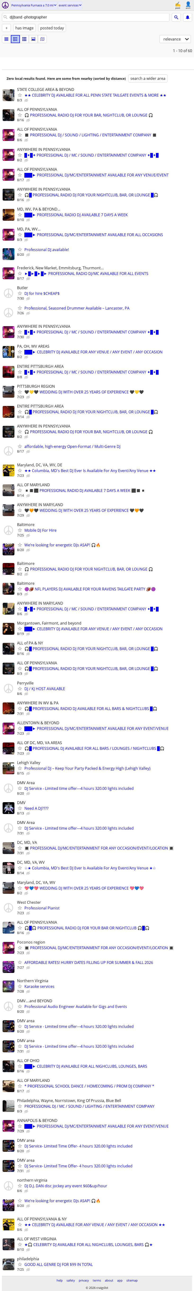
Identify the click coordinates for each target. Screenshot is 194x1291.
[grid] (24, 39)
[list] (6, 39)
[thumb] (15, 39)
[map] (42, 39)
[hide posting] (27, 100)
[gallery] (33, 39)
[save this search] (187, 17)
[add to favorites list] (20, 95)
